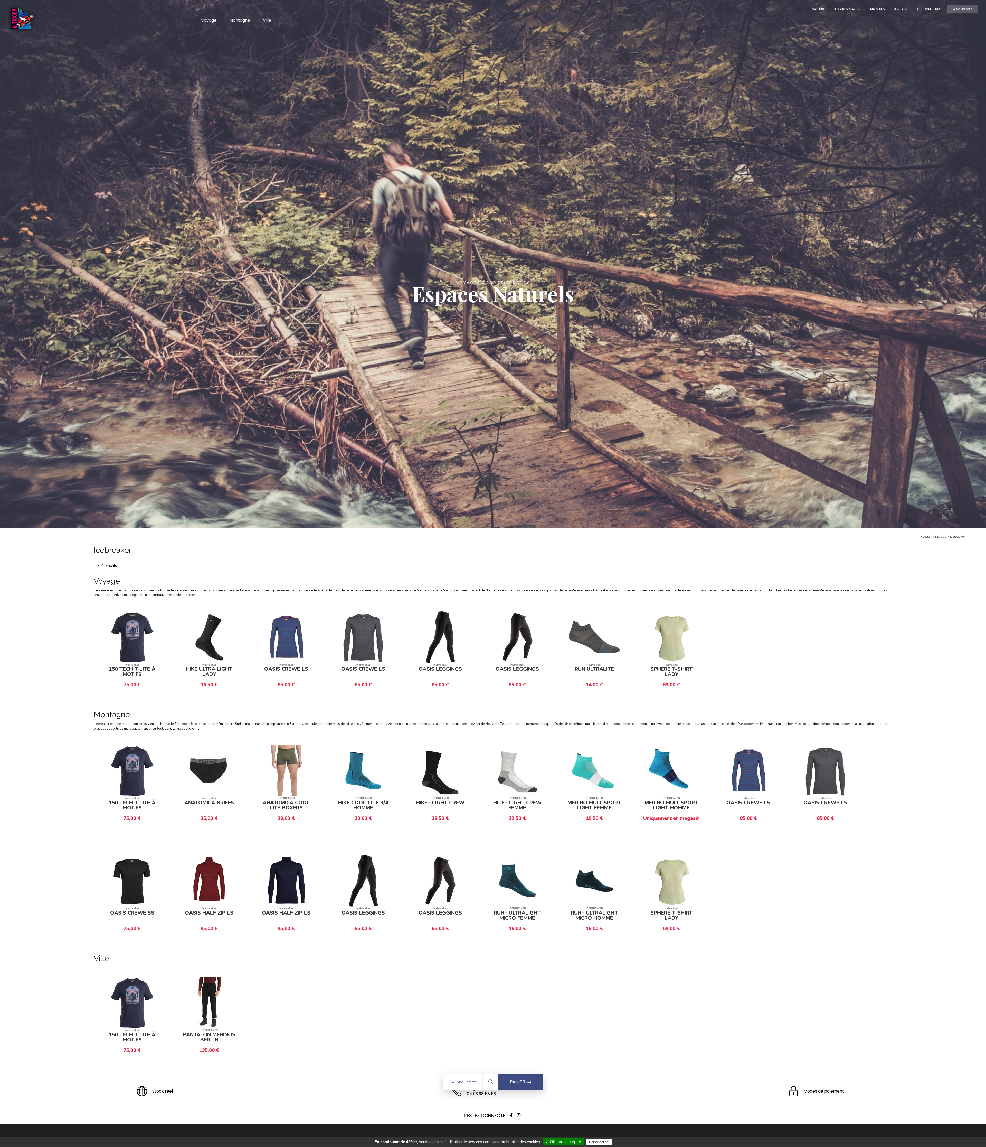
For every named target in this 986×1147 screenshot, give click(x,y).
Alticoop (22, 18)
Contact (900, 9)
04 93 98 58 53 (962, 9)
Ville (267, 20)
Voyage (208, 20)
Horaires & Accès (847, 9)
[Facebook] (511, 1115)
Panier (520, 1082)
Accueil (926, 536)
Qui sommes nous (929, 9)
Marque (940, 536)
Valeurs (818, 9)
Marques (877, 9)
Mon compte (466, 1082)
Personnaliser (599, 1142)
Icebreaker (957, 536)
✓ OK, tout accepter (563, 1142)
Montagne (239, 20)
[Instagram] (518, 1115)
